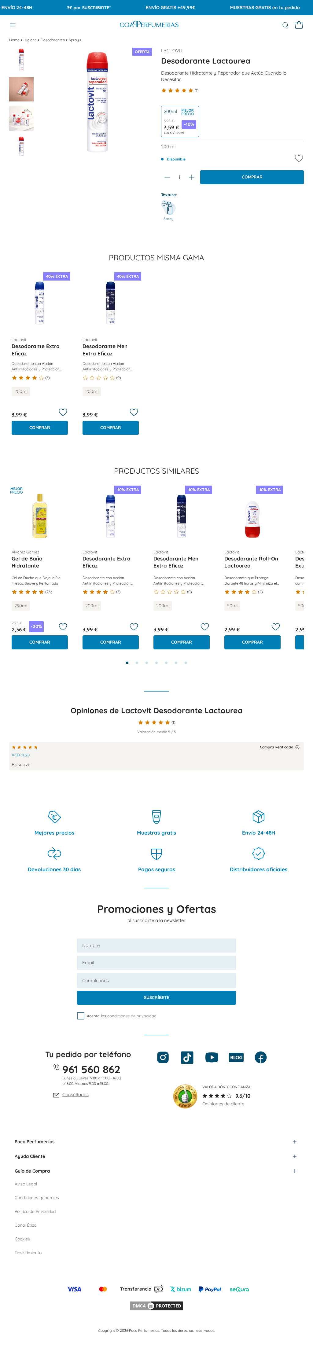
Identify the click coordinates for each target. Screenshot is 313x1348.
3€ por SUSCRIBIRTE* (76, 7)
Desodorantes (53, 40)
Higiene (31, 40)
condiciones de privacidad (131, 1015)
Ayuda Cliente (30, 1156)
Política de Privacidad (35, 1211)
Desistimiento (28, 1252)
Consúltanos (75, 1094)
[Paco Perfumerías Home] (149, 25)
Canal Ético (25, 1225)
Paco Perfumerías (34, 1141)
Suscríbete (156, 997)
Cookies (22, 1239)
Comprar (252, 177)
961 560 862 (91, 1069)
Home (14, 40)
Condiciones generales (37, 1197)
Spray (74, 40)
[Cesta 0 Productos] (299, 25)
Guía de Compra (32, 1171)
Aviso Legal (26, 1184)
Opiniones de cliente (223, 1104)
